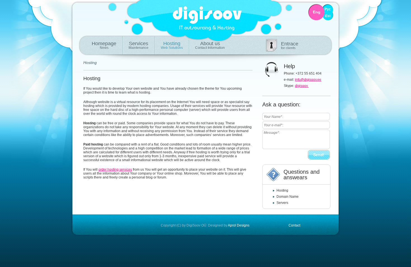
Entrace (289, 45)
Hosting (172, 45)
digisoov (302, 86)
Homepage (104, 45)
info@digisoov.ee (308, 80)
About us (210, 45)
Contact (294, 225)
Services (138, 45)
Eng (316, 12)
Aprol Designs (238, 225)
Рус (328, 9)
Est (327, 16)
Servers (282, 203)
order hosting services (115, 169)
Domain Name (288, 197)
